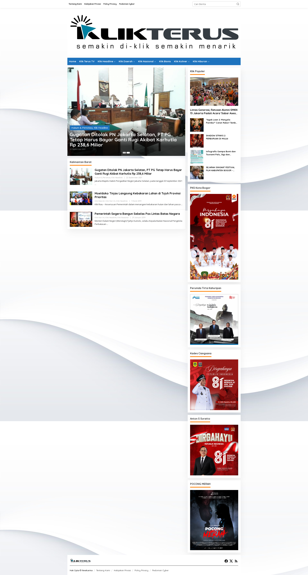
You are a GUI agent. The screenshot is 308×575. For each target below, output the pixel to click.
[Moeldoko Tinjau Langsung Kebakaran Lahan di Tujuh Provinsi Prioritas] (181, 204)
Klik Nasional (122, 217)
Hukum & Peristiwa (103, 177)
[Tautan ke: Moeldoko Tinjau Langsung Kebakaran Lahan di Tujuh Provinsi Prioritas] (126, 103)
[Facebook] (226, 561)
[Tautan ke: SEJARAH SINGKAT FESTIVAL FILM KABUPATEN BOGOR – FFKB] (197, 172)
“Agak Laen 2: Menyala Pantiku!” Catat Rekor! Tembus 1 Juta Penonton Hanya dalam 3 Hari (222, 121)
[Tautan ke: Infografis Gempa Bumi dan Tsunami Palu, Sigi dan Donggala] (197, 156)
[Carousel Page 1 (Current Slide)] (124, 152)
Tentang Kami (103, 570)
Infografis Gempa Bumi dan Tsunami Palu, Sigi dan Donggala (221, 153)
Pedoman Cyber (160, 570)
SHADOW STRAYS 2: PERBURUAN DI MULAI (217, 137)
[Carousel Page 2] (128, 152)
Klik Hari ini (91, 115)
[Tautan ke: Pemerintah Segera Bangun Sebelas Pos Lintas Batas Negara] (81, 219)
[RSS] (236, 561)
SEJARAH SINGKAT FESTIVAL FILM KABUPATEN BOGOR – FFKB (220, 169)
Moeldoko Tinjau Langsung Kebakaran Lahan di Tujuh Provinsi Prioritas (125, 125)
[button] (238, 4)
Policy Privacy (141, 570)
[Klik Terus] (154, 32)
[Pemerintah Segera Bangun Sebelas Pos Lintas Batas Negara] (107, 224)
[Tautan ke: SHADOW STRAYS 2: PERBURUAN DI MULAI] (197, 140)
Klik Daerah (77, 115)
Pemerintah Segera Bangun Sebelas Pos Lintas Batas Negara (137, 214)
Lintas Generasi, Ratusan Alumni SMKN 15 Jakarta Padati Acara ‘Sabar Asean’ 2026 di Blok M (214, 111)
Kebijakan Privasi (122, 570)
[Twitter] (231, 561)
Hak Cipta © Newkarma (81, 570)
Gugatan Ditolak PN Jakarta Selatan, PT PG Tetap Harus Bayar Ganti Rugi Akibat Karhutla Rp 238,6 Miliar (138, 171)
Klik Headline (105, 115)
